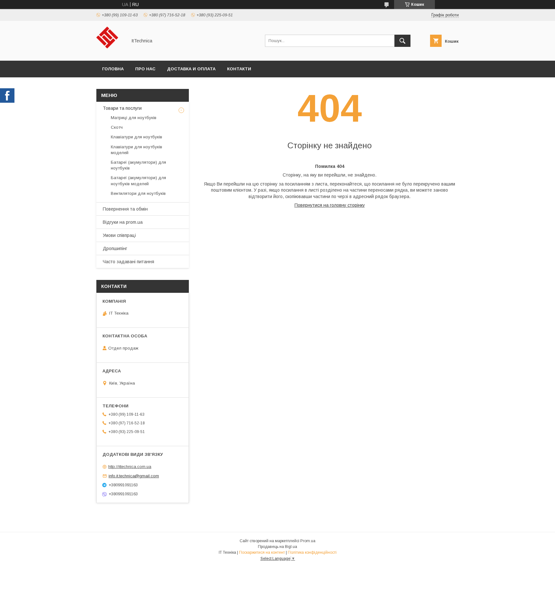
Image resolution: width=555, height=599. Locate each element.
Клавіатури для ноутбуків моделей (136, 149)
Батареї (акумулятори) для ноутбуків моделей (138, 180)
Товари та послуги (122, 108)
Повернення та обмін (125, 209)
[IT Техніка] (110, 52)
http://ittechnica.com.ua (129, 466)
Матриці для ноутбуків (133, 117)
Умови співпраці (119, 235)
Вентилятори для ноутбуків (138, 193)
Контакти (239, 68)
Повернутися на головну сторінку (330, 205)
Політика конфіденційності (312, 552)
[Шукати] (402, 41)
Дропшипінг (115, 248)
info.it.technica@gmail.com (134, 475)
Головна (113, 68)
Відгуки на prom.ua (123, 222)
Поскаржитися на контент (262, 552)
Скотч (117, 127)
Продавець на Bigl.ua (277, 546)
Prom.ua (307, 541)
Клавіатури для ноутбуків (136, 137)
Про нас (145, 68)
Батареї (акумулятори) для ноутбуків (138, 165)
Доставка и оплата (191, 68)
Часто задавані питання (128, 261)
